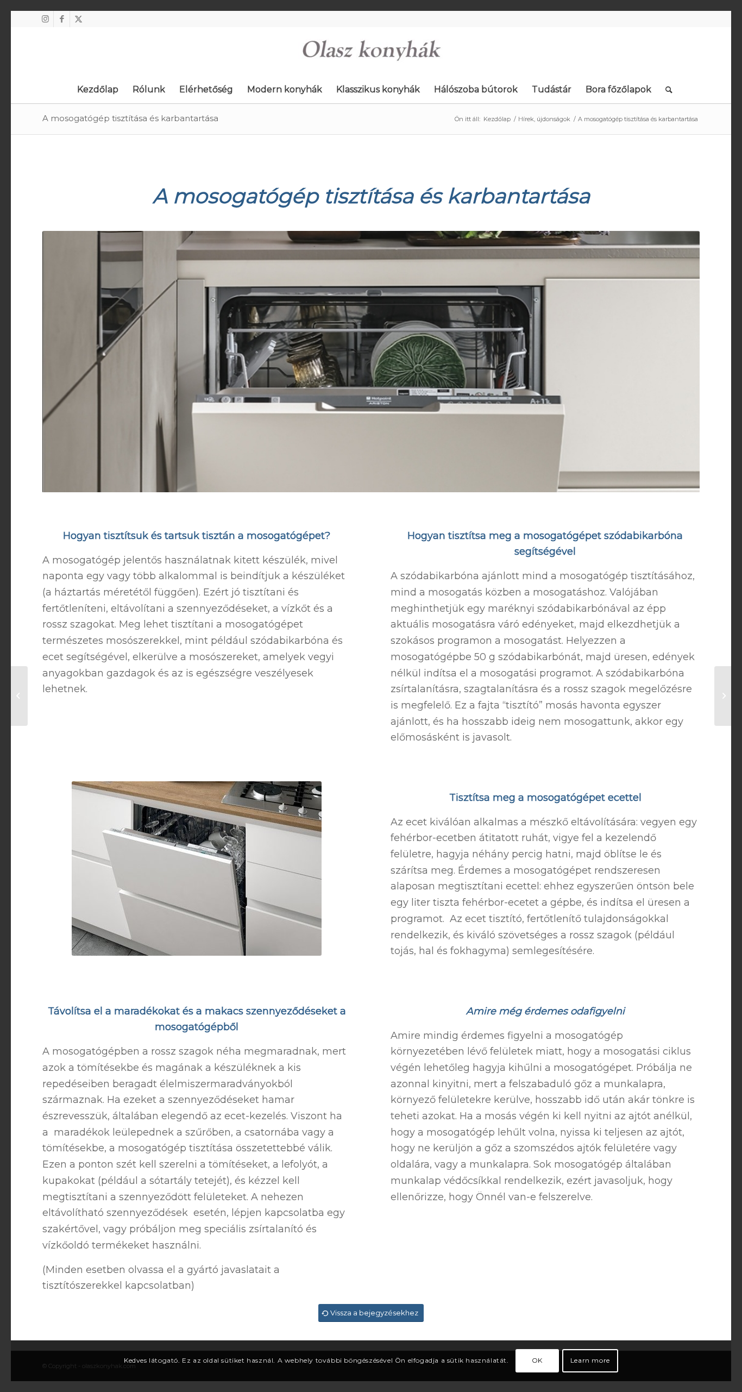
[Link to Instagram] (45, 19)
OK (537, 1360)
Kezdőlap (97, 89)
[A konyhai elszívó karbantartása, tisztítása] (19, 696)
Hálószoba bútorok (476, 89)
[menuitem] (665, 89)
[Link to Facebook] (62, 19)
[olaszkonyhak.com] (371, 51)
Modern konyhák (284, 89)
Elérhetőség (206, 89)
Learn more (590, 1360)
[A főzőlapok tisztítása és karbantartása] (722, 696)
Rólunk (149, 89)
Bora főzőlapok (618, 89)
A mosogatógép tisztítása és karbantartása (130, 118)
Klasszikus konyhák (378, 89)
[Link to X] (78, 19)
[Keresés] (665, 89)
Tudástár (551, 89)
